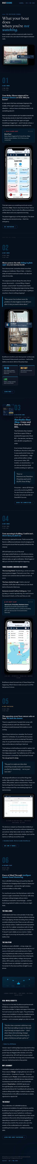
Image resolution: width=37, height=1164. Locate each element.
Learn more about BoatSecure (13, 1137)
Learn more (7, 391)
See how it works (9, 845)
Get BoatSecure (9, 226)
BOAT (7, 3)
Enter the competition (23, 502)
